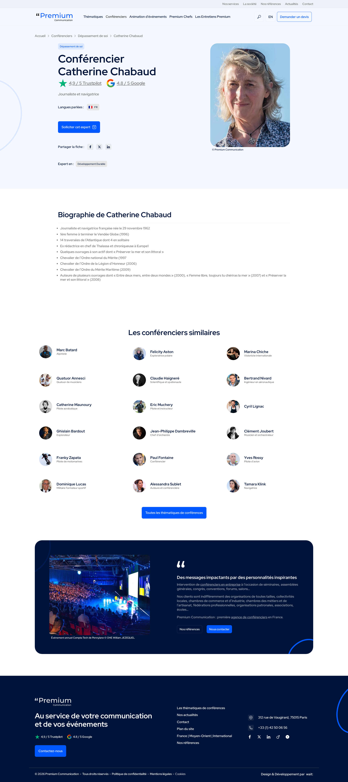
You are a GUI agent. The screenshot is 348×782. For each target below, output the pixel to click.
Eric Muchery (161, 404)
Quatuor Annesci (71, 378)
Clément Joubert (259, 431)
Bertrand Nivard (257, 378)
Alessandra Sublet (165, 484)
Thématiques (93, 17)
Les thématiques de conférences (201, 708)
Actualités (291, 4)
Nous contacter (219, 629)
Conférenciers (116, 17)
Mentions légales (161, 774)
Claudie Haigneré (164, 378)
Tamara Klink (255, 484)
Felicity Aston (161, 351)
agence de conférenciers (249, 617)
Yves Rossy (253, 457)
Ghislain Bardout (71, 431)
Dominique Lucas (71, 484)
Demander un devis (294, 17)
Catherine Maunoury (74, 404)
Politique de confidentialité (129, 774)
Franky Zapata (69, 457)
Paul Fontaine (161, 457)
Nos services (230, 4)
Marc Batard (67, 350)
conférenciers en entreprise (220, 584)
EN (270, 17)
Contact (307, 4)
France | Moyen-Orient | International (204, 736)
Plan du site (185, 729)
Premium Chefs (180, 17)
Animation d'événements (148, 17)
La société (249, 4)
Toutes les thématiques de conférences (174, 513)
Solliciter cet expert (76, 127)
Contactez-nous (50, 751)
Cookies (180, 774)
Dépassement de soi (93, 36)
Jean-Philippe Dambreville (173, 431)
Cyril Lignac (254, 406)
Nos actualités (187, 715)
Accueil (40, 36)
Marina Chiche (256, 351)
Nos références (271, 4)
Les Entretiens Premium (212, 17)
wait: (309, 774)
